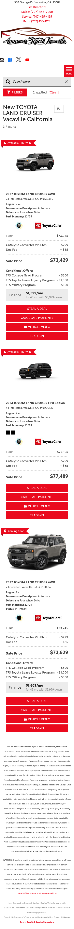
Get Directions (37, 7)
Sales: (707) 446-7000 (37, 12)
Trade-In (37, 336)
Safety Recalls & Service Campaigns (37, 922)
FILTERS (17, 92)
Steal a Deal (37, 309)
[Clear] (54, 92)
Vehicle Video (39, 327)
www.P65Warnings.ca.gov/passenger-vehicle (37, 893)
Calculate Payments (37, 318)
